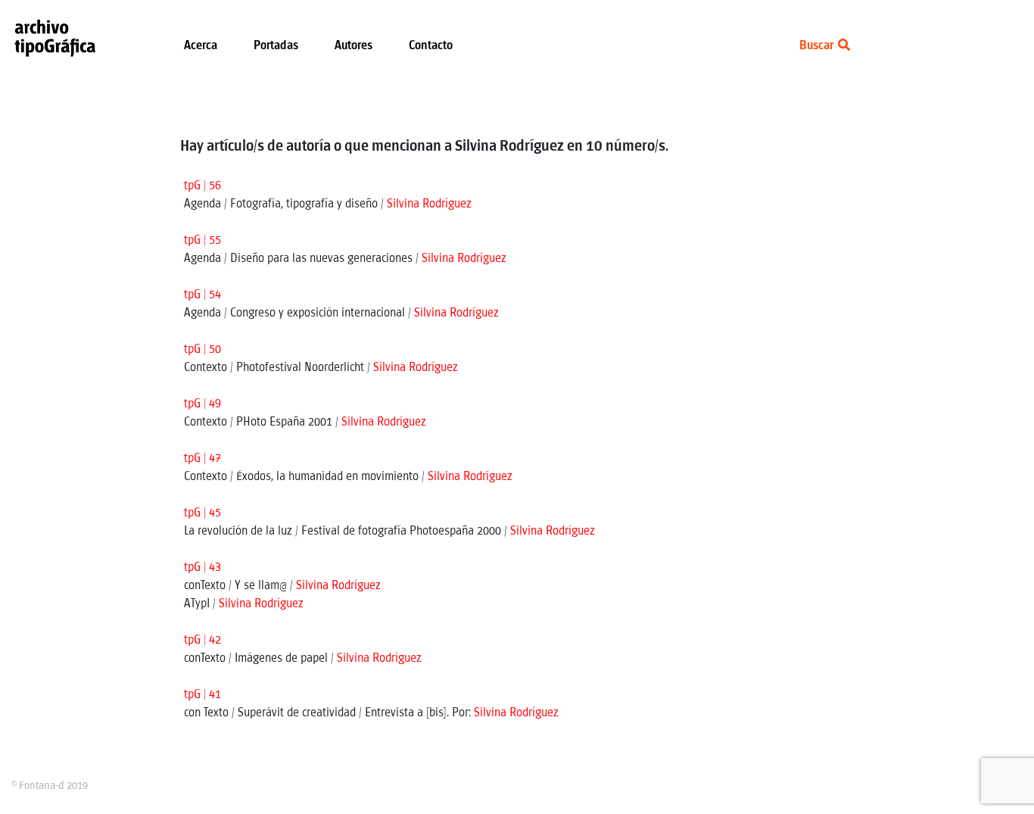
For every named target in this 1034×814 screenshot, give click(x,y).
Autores (353, 45)
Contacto (431, 45)
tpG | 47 (202, 458)
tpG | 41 (202, 694)
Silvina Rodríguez (429, 204)
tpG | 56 (202, 186)
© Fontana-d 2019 (49, 786)
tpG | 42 (202, 640)
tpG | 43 (202, 567)
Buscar (817, 45)
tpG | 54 (202, 295)
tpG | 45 (202, 513)
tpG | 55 (202, 240)
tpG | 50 (202, 349)
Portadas (276, 45)
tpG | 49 (202, 404)
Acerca (200, 45)
